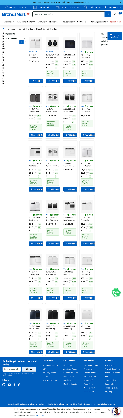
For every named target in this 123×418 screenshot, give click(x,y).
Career (45, 376)
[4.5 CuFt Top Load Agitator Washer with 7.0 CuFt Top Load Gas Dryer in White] (35, 260)
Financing (88, 369)
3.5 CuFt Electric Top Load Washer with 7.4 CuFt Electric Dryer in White (35, 164)
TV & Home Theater (25, 22)
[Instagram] (3, 384)
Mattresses (81, 22)
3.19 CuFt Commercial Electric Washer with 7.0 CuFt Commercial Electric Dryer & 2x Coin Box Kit (35, 56)
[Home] (3, 29)
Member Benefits (70, 384)
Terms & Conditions (112, 369)
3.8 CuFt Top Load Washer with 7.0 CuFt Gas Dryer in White (51, 273)
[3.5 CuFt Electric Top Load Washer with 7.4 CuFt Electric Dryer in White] (35, 152)
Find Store (67, 365)
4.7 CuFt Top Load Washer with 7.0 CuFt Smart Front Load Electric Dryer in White (86, 110)
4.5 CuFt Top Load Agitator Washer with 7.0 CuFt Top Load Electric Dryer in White (69, 273)
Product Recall (90, 376)
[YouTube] (9, 385)
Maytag (64, 106)
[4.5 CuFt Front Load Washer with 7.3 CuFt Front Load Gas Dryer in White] (52, 206)
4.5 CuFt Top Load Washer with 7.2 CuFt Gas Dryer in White (86, 164)
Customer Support (91, 365)
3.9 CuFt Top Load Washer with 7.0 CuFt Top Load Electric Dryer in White (87, 56)
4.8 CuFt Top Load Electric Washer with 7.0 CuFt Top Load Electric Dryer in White (87, 273)
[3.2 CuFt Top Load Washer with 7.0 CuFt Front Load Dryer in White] (69, 152)
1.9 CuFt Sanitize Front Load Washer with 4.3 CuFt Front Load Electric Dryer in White (52, 164)
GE (64, 52)
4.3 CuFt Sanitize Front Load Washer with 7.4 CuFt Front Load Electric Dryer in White (52, 110)
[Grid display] (21, 42)
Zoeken (108, 14)
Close (120, 2)
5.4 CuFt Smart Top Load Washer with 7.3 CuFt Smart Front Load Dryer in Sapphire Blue (69, 56)
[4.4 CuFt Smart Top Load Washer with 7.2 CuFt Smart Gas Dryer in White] (35, 206)
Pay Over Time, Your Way (70, 7)
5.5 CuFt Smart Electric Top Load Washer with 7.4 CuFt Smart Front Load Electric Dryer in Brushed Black (52, 327)
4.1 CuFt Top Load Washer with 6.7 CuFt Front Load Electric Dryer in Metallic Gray (35, 110)
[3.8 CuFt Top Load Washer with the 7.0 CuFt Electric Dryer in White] (87, 314)
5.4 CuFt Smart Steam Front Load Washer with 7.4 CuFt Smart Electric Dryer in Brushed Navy (35, 327)
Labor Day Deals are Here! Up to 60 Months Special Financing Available (60, 2)
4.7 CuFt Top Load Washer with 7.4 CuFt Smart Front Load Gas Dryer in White (69, 218)
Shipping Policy (111, 384)
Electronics (53, 22)
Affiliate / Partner (49, 372)
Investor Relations (50, 380)
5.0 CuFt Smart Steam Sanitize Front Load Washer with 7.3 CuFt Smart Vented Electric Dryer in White (69, 110)
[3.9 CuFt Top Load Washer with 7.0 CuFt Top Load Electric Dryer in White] (87, 43)
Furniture (41, 22)
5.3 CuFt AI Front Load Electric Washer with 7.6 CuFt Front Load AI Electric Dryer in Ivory (52, 56)
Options (36, 81)
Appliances (8, 22)
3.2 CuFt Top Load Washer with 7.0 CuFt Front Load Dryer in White (69, 164)
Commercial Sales (70, 372)
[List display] (26, 42)
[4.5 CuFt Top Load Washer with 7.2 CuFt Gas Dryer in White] (87, 152)
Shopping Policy (111, 387)
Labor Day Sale (116, 22)
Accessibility (110, 365)
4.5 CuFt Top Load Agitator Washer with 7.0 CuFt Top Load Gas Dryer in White (35, 273)
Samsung (49, 52)
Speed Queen (33, 52)
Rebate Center (89, 372)
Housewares (68, 22)
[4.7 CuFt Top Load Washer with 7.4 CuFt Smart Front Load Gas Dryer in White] (69, 206)
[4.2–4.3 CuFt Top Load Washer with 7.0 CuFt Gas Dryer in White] (87, 206)
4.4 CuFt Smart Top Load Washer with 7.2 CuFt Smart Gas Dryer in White (35, 218)
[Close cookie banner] (109, 410)
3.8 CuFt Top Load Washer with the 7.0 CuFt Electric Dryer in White (86, 327)
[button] (116, 292)
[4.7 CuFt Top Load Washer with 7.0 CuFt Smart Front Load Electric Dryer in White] (87, 98)
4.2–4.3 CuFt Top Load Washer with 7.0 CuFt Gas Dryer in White (87, 218)
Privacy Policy (39, 415)
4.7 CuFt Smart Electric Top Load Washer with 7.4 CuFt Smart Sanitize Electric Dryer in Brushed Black (69, 327)
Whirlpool (47, 106)
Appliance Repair (70, 369)
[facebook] (14, 385)
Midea (82, 52)
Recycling (108, 391)
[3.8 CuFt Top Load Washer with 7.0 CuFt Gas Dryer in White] (52, 260)
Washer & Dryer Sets (26, 29)
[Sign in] (115, 14)
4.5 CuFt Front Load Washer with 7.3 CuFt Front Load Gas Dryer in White (52, 218)
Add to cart (55, 81)
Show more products (114, 36)
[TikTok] (19, 384)
